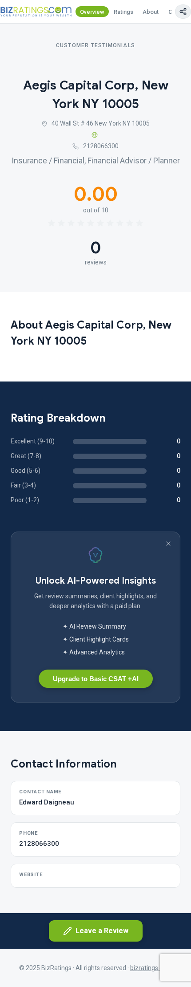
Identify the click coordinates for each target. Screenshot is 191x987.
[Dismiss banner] (168, 543)
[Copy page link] (183, 11)
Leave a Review (102, 930)
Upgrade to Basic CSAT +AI (96, 678)
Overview (92, 11)
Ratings (123, 11)
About (151, 11)
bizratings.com (151, 967)
